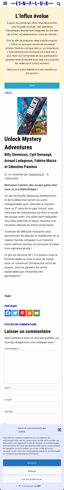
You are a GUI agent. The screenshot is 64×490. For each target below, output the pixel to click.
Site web (8, 411)
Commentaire (11, 348)
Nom (7, 387)
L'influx (8, 93)
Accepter (32, 462)
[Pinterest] (22, 313)
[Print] (29, 313)
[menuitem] (8, 92)
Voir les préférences (32, 479)
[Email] (36, 313)
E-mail (8, 399)
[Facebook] (8, 313)
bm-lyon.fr (31, 73)
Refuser (32, 470)
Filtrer (32, 85)
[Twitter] (15, 313)
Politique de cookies (30, 486)
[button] (59, 429)
